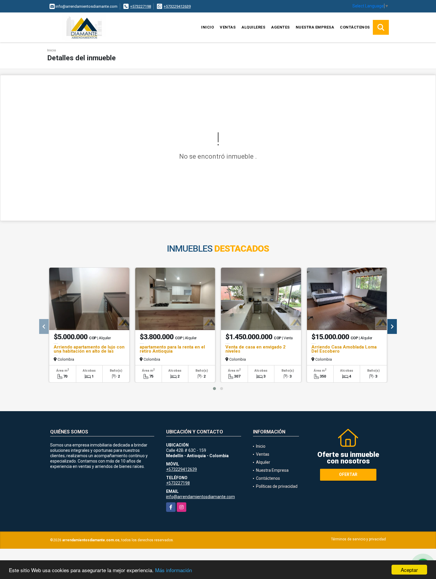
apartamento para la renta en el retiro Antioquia (172, 349)
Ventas (227, 27)
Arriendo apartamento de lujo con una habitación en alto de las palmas (89, 351)
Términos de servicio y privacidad (358, 539)
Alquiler (263, 462)
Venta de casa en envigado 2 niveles (255, 349)
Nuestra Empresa (315, 27)
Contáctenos (355, 27)
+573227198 (140, 6)
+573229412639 (177, 6)
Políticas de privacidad (276, 486)
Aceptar (409, 569)
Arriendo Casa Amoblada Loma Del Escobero (344, 349)
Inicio (207, 27)
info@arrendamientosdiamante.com (200, 496)
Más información (173, 570)
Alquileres (253, 27)
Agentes (280, 27)
